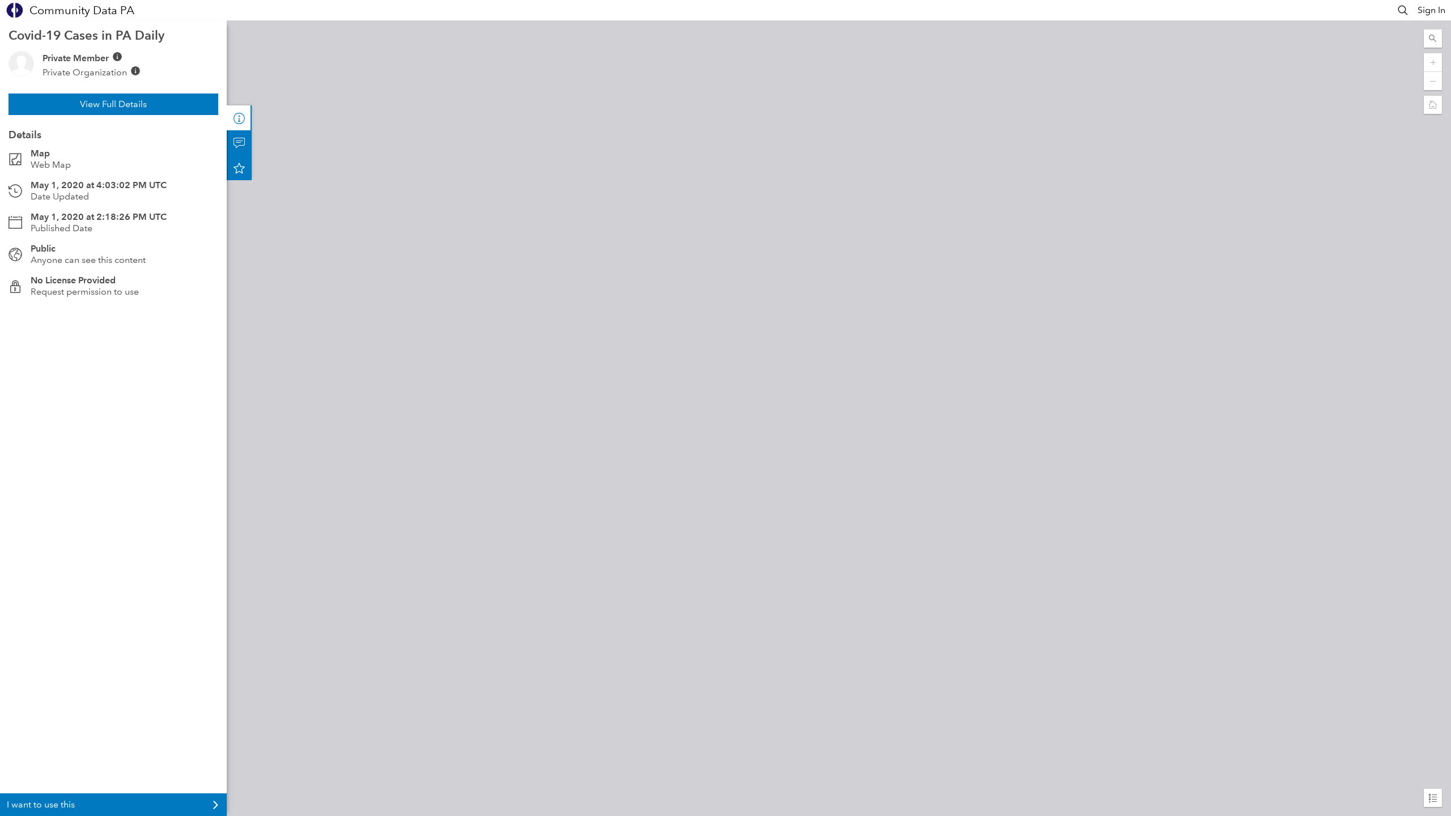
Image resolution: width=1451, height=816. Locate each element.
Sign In (1431, 10)
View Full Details (113, 104)
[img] (117, 56)
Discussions (239, 142)
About (239, 117)
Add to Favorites (239, 167)
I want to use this (41, 804)
